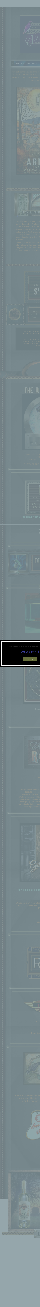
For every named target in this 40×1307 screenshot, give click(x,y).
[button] (30, 659)
